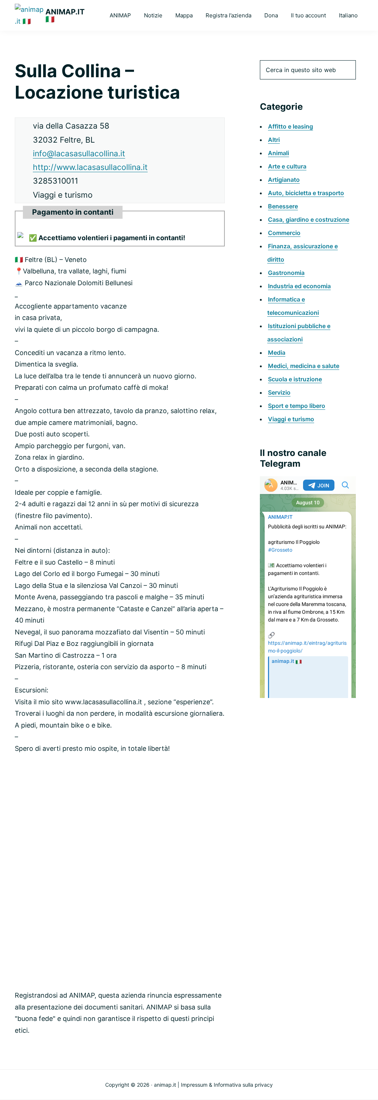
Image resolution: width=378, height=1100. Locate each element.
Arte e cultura (287, 166)
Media (276, 352)
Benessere (283, 206)
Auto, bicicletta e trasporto (306, 193)
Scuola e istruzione (295, 379)
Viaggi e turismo (291, 419)
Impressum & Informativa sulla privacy (227, 1085)
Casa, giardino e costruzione (308, 219)
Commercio (284, 232)
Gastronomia (286, 272)
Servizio (279, 392)
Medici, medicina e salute (303, 365)
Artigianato (284, 179)
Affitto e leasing (290, 126)
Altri (274, 139)
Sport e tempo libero (296, 405)
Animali (278, 153)
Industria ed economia (299, 286)
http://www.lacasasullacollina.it (90, 167)
